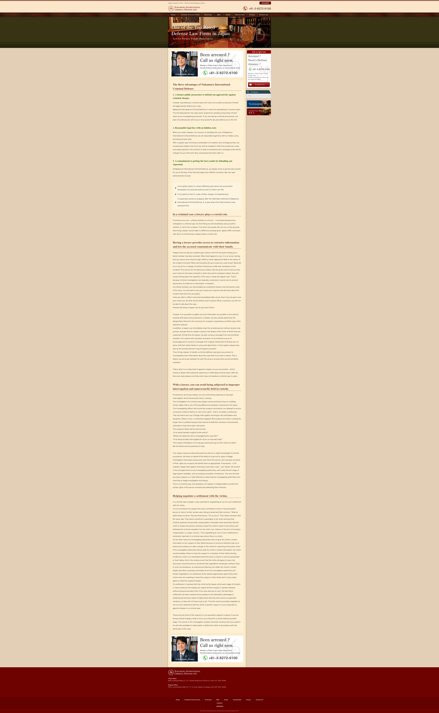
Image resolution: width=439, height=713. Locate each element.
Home (173, 14)
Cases (228, 14)
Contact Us (264, 14)
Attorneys (208, 14)
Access (252, 14)
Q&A (219, 14)
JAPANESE (265, 3)
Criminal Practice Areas (190, 14)
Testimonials (240, 14)
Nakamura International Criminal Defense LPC (189, 8)
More (249, 96)
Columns (219, 703)
